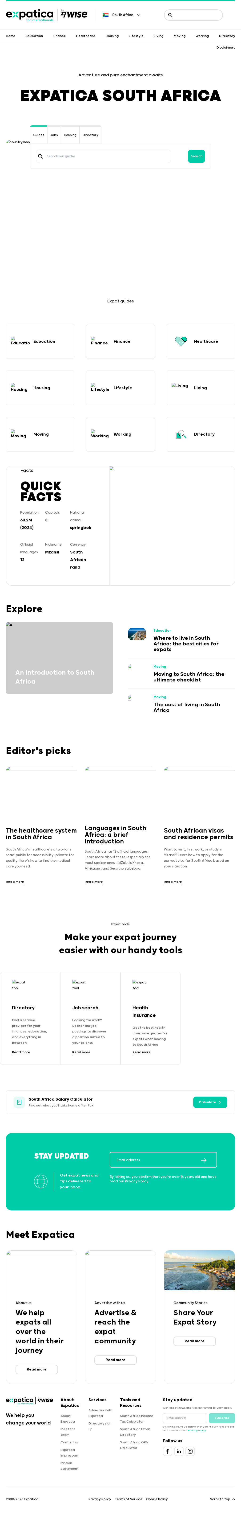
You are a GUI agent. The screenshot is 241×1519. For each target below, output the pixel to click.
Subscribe (222, 1418)
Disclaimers (226, 48)
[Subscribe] (209, 1160)
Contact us (69, 1442)
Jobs (54, 135)
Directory (227, 36)
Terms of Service (128, 1499)
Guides (38, 135)
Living (159, 36)
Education (34, 36)
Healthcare (85, 36)
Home (10, 36)
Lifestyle (136, 36)
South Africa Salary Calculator (61, 1099)
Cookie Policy (157, 1499)
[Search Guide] (40, 156)
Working (202, 36)
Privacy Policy (136, 1181)
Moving (180, 36)
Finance (59, 36)
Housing (112, 36)
